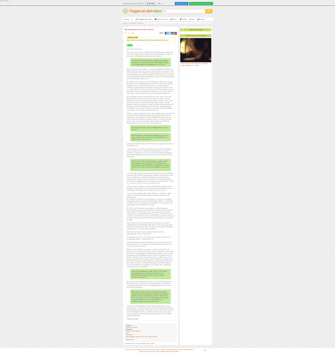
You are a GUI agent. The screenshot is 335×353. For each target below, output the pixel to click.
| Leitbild (161, 351)
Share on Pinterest (175, 33)
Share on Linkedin (172, 33)
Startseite (125, 23)
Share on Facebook (166, 33)
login (147, 343)
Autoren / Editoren (136, 349)
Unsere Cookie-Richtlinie (186, 349)
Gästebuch (151, 349)
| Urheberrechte (168, 351)
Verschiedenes (132, 23)
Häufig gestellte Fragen (145, 19)
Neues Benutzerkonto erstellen (134, 3)
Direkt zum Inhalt (4, 0)
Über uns (127, 349)
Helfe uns (158, 349)
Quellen (145, 349)
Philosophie (140, 23)
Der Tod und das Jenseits (133, 331)
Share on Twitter (169, 33)
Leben (127, 333)
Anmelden (151, 3)
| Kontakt (176, 351)
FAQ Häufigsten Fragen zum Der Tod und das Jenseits (141, 336)
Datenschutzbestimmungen (170, 349)
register (152, 343)
